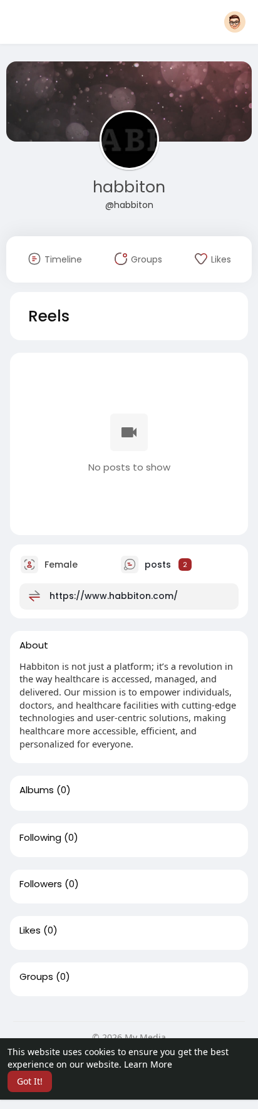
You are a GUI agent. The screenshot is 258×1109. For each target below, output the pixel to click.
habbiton (129, 187)
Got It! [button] (30, 1081)
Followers (40, 884)
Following (40, 838)
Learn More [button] (148, 1064)
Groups (36, 977)
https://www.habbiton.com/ (113, 595)
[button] (235, 22)
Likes (30, 930)
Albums (36, 790)
